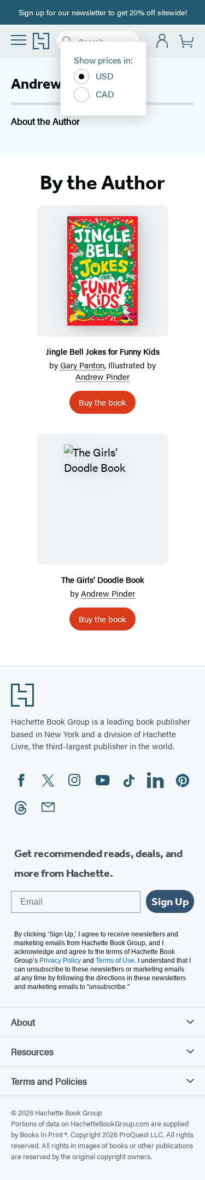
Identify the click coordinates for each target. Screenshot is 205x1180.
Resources (32, 1051)
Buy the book (102, 402)
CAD (105, 94)
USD (105, 76)
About (23, 1021)
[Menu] (18, 40)
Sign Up (170, 901)
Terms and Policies (49, 1081)
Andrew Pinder (102, 376)
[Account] (162, 41)
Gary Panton (82, 365)
